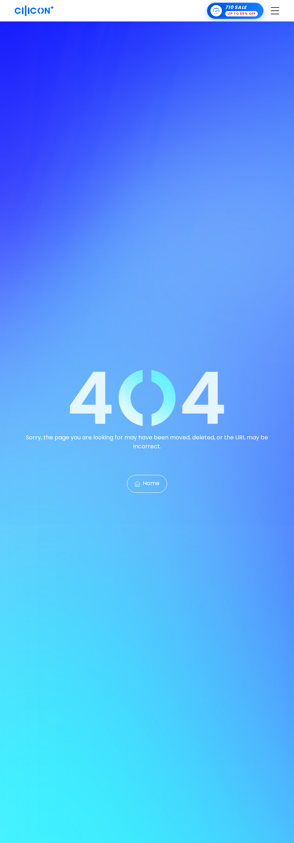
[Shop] (235, 11)
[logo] (34, 10)
